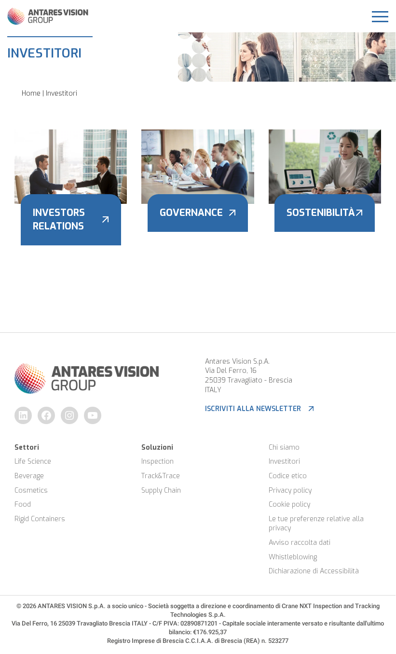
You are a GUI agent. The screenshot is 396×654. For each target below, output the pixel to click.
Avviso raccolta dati (299, 542)
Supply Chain (161, 490)
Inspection (157, 461)
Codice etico (288, 476)
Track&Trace (160, 476)
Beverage (29, 476)
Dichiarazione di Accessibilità (314, 571)
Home (31, 93)
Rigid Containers (39, 519)
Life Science (32, 461)
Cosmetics (31, 490)
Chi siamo (284, 447)
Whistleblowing (293, 557)
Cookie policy (289, 504)
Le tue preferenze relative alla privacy (317, 523)
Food (22, 504)
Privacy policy (290, 490)
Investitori (284, 461)
